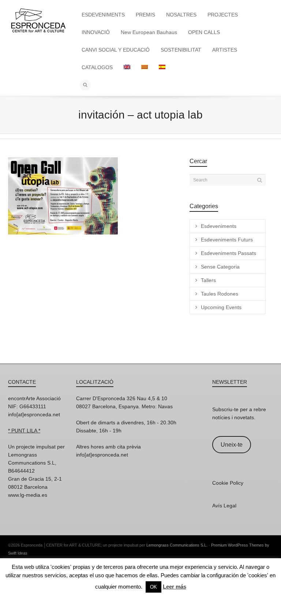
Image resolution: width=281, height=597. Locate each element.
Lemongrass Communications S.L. (176, 545)
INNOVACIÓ (96, 32)
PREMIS (145, 15)
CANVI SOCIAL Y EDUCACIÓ (116, 50)
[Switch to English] (127, 67)
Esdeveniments (218, 226)
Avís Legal (224, 505)
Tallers (208, 280)
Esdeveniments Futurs (227, 240)
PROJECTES (222, 15)
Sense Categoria (220, 267)
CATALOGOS (97, 67)
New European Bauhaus (149, 32)
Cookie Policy (227, 483)
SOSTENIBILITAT (181, 50)
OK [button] (153, 587)
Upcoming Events (221, 307)
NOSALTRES (181, 15)
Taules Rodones (219, 294)
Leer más (174, 586)
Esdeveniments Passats (228, 253)
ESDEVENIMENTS (103, 15)
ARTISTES (224, 50)
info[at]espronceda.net (34, 414)
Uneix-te (232, 445)
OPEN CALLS (204, 32)
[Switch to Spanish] (162, 67)
